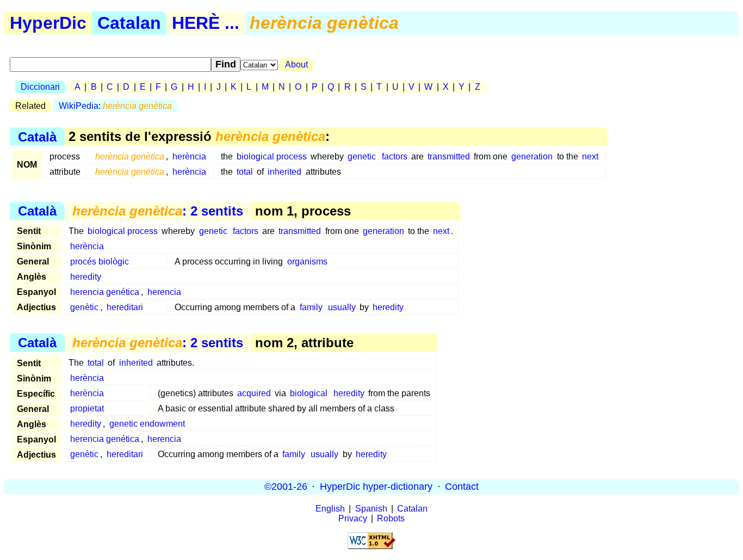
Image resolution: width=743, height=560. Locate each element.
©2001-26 (285, 486)
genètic (84, 307)
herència (189, 156)
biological (308, 393)
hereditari (125, 307)
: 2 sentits (157, 211)
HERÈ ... (205, 23)
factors (394, 156)
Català (37, 136)
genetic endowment (147, 423)
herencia (164, 292)
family (311, 307)
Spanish (371, 508)
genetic (362, 156)
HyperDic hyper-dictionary (376, 486)
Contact (462, 486)
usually (342, 307)
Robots (391, 518)
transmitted (449, 156)
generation (532, 156)
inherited (284, 171)
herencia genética (104, 292)
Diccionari (40, 86)
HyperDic (48, 23)
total (245, 171)
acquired (254, 393)
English (330, 508)
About (296, 64)
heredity (85, 276)
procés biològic (99, 261)
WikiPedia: (115, 105)
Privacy (352, 518)
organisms (307, 261)
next (590, 156)
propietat (87, 408)
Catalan (129, 23)
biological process (272, 156)
